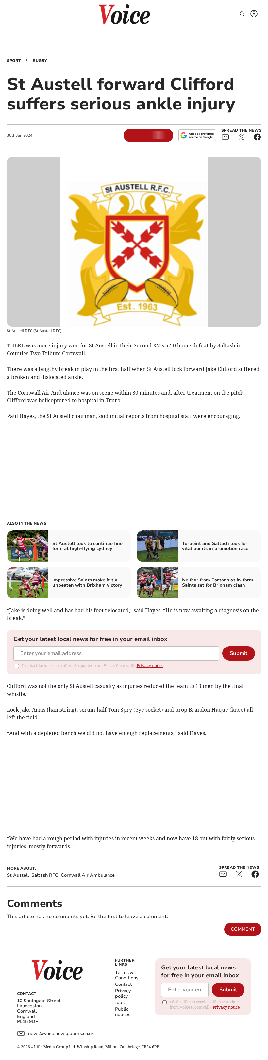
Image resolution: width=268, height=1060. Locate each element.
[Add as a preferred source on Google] (197, 135)
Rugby (40, 60)
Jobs (120, 1003)
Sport (14, 60)
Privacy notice (150, 665)
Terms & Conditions (126, 975)
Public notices (122, 1012)
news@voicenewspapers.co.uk (61, 1033)
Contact (123, 984)
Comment (243, 929)
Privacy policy (123, 993)
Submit (238, 653)
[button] (13, 14)
